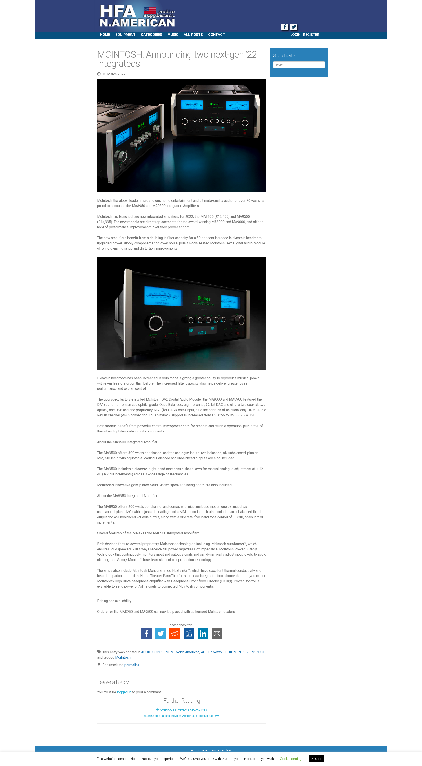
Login (295, 35)
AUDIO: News (211, 652)
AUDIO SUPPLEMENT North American (170, 652)
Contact (216, 35)
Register (311, 35)
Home (105, 35)
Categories (151, 35)
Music (172, 35)
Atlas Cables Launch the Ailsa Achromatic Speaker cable (180, 715)
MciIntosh (123, 657)
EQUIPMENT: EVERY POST (244, 652)
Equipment (125, 35)
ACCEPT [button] (316, 759)
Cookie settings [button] (291, 759)
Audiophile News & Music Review (211, 16)
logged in (124, 692)
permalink (131, 665)
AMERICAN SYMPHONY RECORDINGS (183, 709)
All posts (193, 35)
